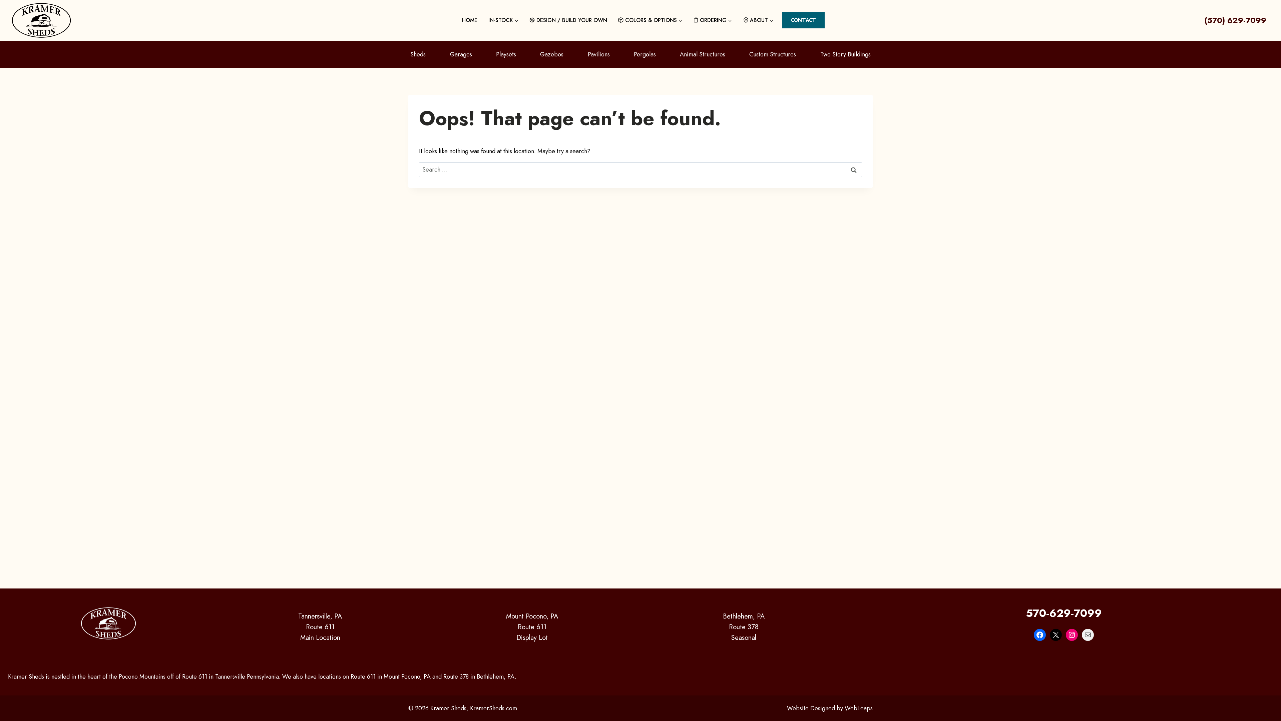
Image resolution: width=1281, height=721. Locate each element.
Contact (803, 20)
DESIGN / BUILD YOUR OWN (571, 20)
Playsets (506, 54)
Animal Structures (702, 54)
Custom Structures (772, 54)
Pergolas (645, 54)
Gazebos (551, 54)
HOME (469, 20)
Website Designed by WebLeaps (830, 708)
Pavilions (599, 54)
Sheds (418, 54)
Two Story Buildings (845, 54)
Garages (461, 54)
